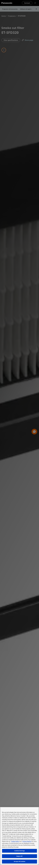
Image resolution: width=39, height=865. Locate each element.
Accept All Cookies (19, 861)
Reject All (19, 856)
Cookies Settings (19, 851)
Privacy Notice (26, 841)
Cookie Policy (15, 841)
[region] (19, 836)
